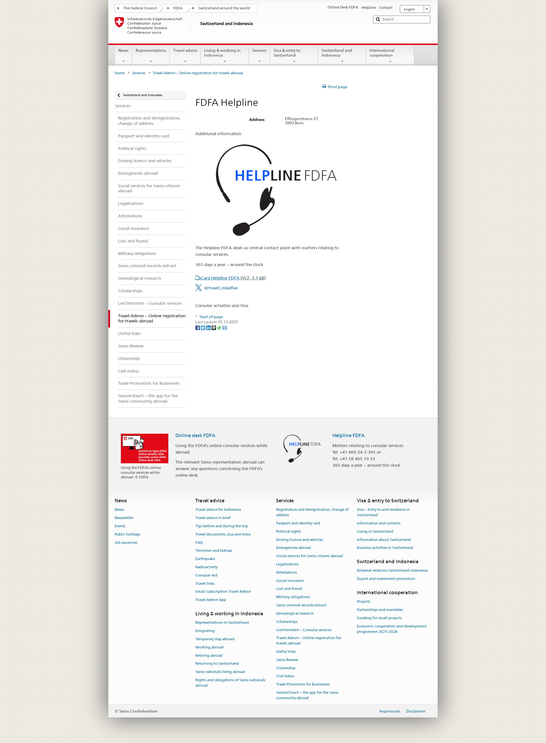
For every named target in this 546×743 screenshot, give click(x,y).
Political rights (288, 531)
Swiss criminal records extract (301, 605)
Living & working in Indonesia (222, 52)
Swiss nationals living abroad (220, 672)
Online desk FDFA (195, 435)
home (120, 73)
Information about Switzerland (384, 540)
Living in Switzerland (375, 531)
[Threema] (214, 327)
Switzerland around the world (224, 8)
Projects (363, 602)
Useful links (286, 651)
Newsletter (124, 518)
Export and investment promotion (386, 579)
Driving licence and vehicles (299, 540)
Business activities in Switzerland (385, 548)
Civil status (285, 676)
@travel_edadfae (221, 288)
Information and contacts (378, 523)
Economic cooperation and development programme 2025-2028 (392, 629)
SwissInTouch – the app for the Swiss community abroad (307, 695)
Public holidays (127, 534)
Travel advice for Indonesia (218, 510)
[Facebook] (198, 327)
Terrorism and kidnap (213, 551)
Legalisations (287, 564)
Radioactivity (206, 567)
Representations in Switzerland (222, 623)
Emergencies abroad (293, 548)
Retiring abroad (208, 655)
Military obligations (293, 597)
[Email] (224, 327)
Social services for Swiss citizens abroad (309, 556)
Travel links (204, 583)
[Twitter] (203, 327)
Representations (151, 50)
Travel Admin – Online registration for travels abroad (308, 641)
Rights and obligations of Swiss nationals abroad (230, 683)
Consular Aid (206, 575)
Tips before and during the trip (221, 526)
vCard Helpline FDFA (232, 278)
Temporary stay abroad (214, 639)
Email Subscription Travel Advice (223, 592)
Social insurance (290, 581)
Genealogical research (295, 613)
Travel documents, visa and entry (223, 534)
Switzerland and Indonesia (337, 52)
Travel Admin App (210, 600)
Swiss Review (287, 660)
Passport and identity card (298, 523)
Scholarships (286, 621)
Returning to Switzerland (217, 664)
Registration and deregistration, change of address (312, 512)
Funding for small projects (379, 618)
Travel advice (185, 50)
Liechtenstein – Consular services (304, 630)
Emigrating (205, 631)
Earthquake (205, 559)
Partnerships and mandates (380, 610)
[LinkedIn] (209, 327)
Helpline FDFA (348, 435)
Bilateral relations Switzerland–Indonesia (392, 571)
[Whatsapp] (219, 327)
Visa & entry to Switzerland (287, 52)
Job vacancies (126, 542)
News (123, 50)
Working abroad (209, 647)
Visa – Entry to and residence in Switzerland (383, 512)
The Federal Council (140, 8)
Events (120, 526)
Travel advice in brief (213, 518)
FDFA (177, 8)
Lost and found (289, 589)
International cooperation (382, 52)
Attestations (286, 572)
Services (259, 50)
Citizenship (285, 668)
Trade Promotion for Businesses (303, 684)
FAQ (199, 542)
